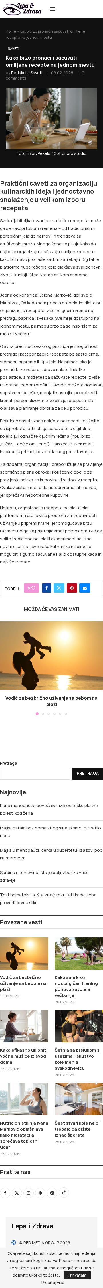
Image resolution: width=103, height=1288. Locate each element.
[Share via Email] (84, 588)
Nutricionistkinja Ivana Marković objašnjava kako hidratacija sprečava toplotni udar (24, 1135)
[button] (5, 668)
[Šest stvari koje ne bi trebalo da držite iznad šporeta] (79, 1099)
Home (11, 31)
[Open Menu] (52, 9)
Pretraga (8, 763)
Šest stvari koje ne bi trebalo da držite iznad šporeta (77, 1129)
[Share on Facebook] (46, 588)
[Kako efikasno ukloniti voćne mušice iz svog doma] (24, 1026)
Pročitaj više (52, 1283)
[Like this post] (33, 588)
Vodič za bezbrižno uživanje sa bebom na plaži (51, 701)
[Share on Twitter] (59, 588)
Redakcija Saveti (26, 72)
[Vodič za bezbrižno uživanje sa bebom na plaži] (51, 655)
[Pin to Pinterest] (72, 588)
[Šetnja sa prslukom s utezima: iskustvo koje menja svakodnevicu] (79, 1026)
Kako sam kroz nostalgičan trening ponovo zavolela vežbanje (76, 986)
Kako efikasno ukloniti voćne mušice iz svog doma (23, 1056)
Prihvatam (77, 1275)
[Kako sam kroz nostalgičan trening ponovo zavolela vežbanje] (79, 953)
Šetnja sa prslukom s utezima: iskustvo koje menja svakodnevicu (77, 1059)
